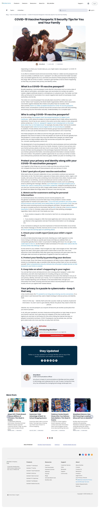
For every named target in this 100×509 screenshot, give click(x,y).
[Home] (7, 10)
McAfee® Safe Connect (33, 476)
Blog (7, 14)
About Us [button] (41, 3)
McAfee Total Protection (44, 444)
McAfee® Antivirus (31, 473)
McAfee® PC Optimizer (32, 478)
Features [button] (24, 3)
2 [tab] (49, 438)
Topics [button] (12, 10)
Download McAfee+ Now (57, 335)
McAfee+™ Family (31, 468)
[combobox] (92, 10)
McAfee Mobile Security (69, 444)
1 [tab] (47, 438)
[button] (89, 3)
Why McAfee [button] (50, 3)
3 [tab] (52, 438)
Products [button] (16, 3)
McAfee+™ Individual (32, 465)
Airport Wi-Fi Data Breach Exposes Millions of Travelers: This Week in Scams (17, 417)
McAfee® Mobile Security (33, 483)
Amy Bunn (42, 64)
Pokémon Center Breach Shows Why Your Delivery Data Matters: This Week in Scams (60, 417)
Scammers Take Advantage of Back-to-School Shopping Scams (38, 416)
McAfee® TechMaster (32, 481)
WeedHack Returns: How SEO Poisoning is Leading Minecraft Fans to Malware (82, 416)
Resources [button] (33, 3)
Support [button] (80, 3)
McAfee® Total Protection (33, 470)
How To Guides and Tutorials (18, 14)
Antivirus (57, 444)
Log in (94, 3)
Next (91, 417)
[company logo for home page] (6, 3)
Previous (8, 417)
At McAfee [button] (20, 10)
